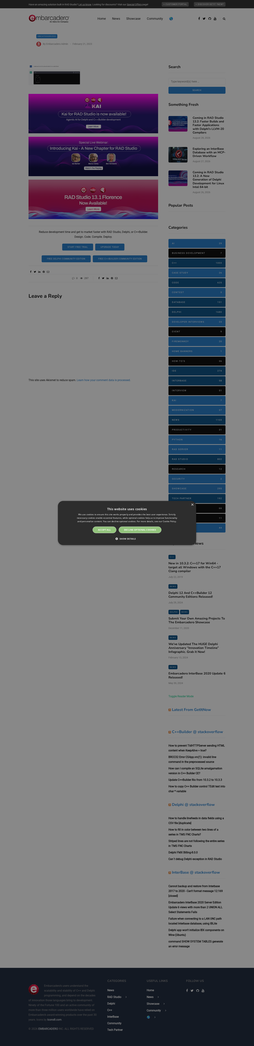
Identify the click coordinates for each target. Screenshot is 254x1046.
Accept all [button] (104, 529)
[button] (127, 538)
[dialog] (127, 523)
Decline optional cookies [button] (140, 529)
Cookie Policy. (170, 521)
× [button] (192, 504)
